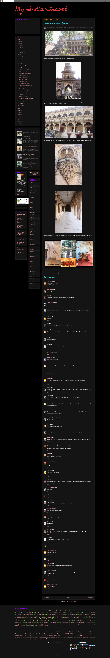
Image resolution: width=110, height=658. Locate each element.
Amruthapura (31, 610)
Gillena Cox (49, 461)
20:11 (48, 354)
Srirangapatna (42, 624)
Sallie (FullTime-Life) (51, 431)
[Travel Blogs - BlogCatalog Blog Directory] (79, 645)
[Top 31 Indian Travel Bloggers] (23, 204)
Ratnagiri (86, 620)
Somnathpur (29, 624)
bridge (85, 633)
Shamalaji (39, 622)
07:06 (48, 484)
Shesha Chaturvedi (51, 544)
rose (20, 639)
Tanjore (31, 276)
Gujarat (47, 632)
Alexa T (48, 410)
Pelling (61, 620)
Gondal (54, 27)
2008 (19, 121)
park (77, 637)
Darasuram (29, 614)
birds (80, 633)
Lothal (21, 619)
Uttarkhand (50, 633)
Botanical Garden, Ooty (23, 75)
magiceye (49, 494)
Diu (30, 209)
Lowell (48, 364)
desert (43, 635)
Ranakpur (80, 620)
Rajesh (24, 174)
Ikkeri (85, 616)
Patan (50, 620)
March (21, 101)
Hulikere (81, 616)
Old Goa (31, 261)
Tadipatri (56, 624)
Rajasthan (27, 633)
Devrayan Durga (61, 614)
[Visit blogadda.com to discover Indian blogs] (92, 645)
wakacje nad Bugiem (20, 249)
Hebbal (51, 632)
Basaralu (72, 611)
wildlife (69, 639)
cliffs (30, 635)
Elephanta (32, 212)
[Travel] (80, 644)
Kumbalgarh (55, 617)
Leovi (48, 515)
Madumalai (31, 618)
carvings (17, 635)
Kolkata (31, 246)
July (20, 56)
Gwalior (31, 222)
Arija (48, 479)
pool (81, 637)
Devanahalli (54, 614)
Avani (48, 611)
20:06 (48, 512)
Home (68, 597)
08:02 (48, 491)
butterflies (89, 633)
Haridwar (31, 229)
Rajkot (75, 620)
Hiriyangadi (70, 616)
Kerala (74, 632)
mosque (46, 637)
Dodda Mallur (73, 614)
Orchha (33, 620)
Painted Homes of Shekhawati (28, 162)
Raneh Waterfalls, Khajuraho (28, 154)
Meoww (48, 537)
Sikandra (91, 622)
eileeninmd (49, 437)
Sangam (34, 622)
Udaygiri (31, 281)
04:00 (48, 450)
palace (75, 637)
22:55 (48, 369)
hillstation (85, 635)
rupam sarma (50, 289)
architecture (69, 633)
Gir (30, 219)
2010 (19, 117)
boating (83, 633)
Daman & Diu (35, 632)
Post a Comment (48, 591)
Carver (48, 424)
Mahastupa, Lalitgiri (23, 81)
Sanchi (31, 273)
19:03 (48, 348)
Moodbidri (76, 619)
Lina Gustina (49, 500)
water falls (64, 639)
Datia (34, 614)
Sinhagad (17, 624)
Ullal (92, 624)
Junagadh (19, 617)
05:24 (48, 467)
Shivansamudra (65, 622)
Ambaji (25, 610)
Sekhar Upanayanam (21, 227)
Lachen (82, 617)
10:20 (48, 293)
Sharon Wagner (50, 508)
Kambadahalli (24, 617)
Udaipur (31, 278)
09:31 (48, 554)
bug (87, 633)
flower (50, 635)
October (21, 50)
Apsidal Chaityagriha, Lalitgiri (25, 65)
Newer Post (46, 597)
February (21, 103)
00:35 (48, 392)
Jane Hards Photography (52, 417)
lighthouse (27, 637)
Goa (44, 632)
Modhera (71, 619)
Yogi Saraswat (50, 570)
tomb (54, 639)
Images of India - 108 (23, 88)
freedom (60, 635)
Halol (61, 616)
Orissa (16, 633)
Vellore (28, 625)
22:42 (48, 526)
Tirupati (83, 624)
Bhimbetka (23, 612)
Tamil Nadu (39, 633)
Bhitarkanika (31, 612)
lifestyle (24, 637)
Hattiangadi (65, 616)
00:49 (48, 407)
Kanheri (30, 617)
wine (74, 639)
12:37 (48, 567)
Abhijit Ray (49, 563)
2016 (19, 41)
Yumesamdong (41, 625)
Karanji (65, 631)
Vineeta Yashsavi (50, 302)
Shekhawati (45, 622)
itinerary (16, 637)
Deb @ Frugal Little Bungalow (53, 444)
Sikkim (31, 633)
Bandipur (53, 610)
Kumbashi (62, 617)
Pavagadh (21, 67)
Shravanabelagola (80, 622)
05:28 (48, 476)
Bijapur (31, 197)
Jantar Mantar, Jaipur (27, 138)
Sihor (88, 622)
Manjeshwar (55, 619)
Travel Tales (19, 231)
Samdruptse (29, 622)
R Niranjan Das (50, 295)
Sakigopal (21, 622)
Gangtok (31, 217)
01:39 (48, 415)
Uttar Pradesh (45, 633)
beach (75, 633)
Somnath (23, 624)
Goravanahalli (50, 616)
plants (80, 637)
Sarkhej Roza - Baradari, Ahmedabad (26, 98)
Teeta (71, 624)
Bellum (81, 610)
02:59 (48, 428)
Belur (31, 192)
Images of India (56, 632)
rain (90, 637)
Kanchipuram (32, 241)
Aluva (21, 611)
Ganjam (40, 616)
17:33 (48, 341)
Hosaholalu (76, 616)
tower (56, 639)
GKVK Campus (40, 631)
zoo (76, 639)
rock (18, 639)
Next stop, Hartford (20, 239)
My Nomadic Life (20, 242)
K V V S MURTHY (51, 487)
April (21, 63)
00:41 (48, 399)
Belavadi (76, 610)
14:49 (48, 320)
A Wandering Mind (21, 214)
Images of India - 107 (23, 96)
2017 (19, 39)
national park (54, 637)
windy (72, 639)
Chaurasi (68, 612)
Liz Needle (49, 329)
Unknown (49, 378)
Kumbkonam (67, 617)
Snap (48, 344)
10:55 (48, 560)
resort (92, 637)
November (22, 47)
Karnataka (70, 632)
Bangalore (32, 190)
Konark (31, 249)
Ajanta (31, 187)
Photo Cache (49, 470)
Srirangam (35, 624)
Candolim (50, 612)
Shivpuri (72, 622)
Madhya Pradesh (80, 632)
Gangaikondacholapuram (30, 616)
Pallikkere (45, 620)
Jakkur (62, 632)
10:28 (48, 497)
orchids (68, 637)
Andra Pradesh (18, 632)
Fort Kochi (21, 616)
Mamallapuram (32, 254)
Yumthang (46, 625)
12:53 (48, 306)
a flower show (59, 633)
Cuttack (19, 614)
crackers (35, 635)
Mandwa (42, 619)
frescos (63, 635)
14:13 (48, 314)
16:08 (48, 547)
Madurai (31, 251)
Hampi (31, 227)
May (21, 61)
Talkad (61, 624)
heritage (79, 635)
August (21, 54)
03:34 (48, 434)
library (22, 637)
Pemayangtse (65, 620)
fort (55, 635)
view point (60, 639)
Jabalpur (89, 616)
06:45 (48, 541)
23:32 (48, 384)
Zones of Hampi (26, 131)
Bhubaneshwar (32, 195)
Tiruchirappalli (77, 624)
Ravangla (91, 620)
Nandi (22, 620)
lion (30, 637)
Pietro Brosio (50, 281)
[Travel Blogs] (76, 647)
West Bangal (54, 633)
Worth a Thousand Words (52, 475)
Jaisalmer (31, 236)
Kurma (72, 617)
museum (50, 637)
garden (66, 635)
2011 (19, 114)
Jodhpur (31, 239)
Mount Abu (82, 618)
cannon (93, 633)
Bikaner (31, 200)
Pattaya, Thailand (20, 253)
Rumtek (16, 622)
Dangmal (24, 614)
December (21, 45)
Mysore (31, 259)
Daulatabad (40, 614)
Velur (32, 625)
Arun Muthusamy (50, 550)
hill (83, 635)
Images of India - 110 (23, 71)
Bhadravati (85, 611)
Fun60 (48, 402)
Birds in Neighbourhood (27, 632)
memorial (36, 637)
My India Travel (41, 9)
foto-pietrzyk (19, 248)
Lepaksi (17, 619)
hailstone (72, 635)
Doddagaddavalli (81, 614)
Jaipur (31, 234)
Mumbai (31, 256)
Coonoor (93, 612)
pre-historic (85, 637)
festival (45, 635)
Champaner (55, 612)
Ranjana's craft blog (51, 584)
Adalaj (16, 611)
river (94, 637)
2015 (19, 43)
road (16, 639)
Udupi (31, 283)
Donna (48, 453)
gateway (69, 635)
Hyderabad (32, 232)
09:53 (48, 286)
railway (88, 637)
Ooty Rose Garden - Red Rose (24, 77)
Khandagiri (49, 617)
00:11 (48, 534)
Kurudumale (76, 617)
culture (39, 635)
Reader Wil (49, 529)
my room (18, 256)
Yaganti (36, 625)
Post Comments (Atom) (71, 601)
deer (41, 635)
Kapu (35, 617)
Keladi (44, 617)
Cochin (31, 204)
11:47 (48, 588)
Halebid (31, 224)
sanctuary (23, 639)
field (48, 635)
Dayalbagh (49, 614)
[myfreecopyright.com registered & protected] (34, 174)
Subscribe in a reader (74, 643)
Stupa (34, 633)
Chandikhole (62, 612)
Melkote (61, 619)
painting (71, 637)
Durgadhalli (87, 614)
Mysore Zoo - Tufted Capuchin (25, 69)
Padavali (40, 620)
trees (58, 639)
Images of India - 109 (23, 79)
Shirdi (60, 622)
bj (47, 337)
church (28, 635)
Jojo (48, 323)
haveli (75, 635)
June (21, 58)
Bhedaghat (17, 612)
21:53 (48, 361)
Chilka (80, 612)
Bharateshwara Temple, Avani (25, 91)
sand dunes (26, 639)
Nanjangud (27, 620)
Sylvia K (49, 387)
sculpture (31, 639)
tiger (51, 639)
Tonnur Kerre (88, 624)
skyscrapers (35, 639)
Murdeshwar (93, 618)
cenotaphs (24, 635)
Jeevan (48, 308)
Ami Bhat (49, 557)
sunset (45, 639)
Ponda (70, 620)
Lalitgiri (91, 617)
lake (19, 637)
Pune (31, 266)
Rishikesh (31, 271)
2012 (19, 112)
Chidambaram (74, 612)
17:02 (48, 335)
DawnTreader (50, 357)
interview (93, 635)
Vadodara (31, 286)
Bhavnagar (91, 610)
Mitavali (66, 618)
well (67, 639)
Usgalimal (17, 625)
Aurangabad (42, 611)
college (33, 635)
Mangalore (48, 619)
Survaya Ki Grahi (49, 624)
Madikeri (26, 618)
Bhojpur (39, 612)
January (21, 105)
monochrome (42, 637)
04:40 (48, 458)
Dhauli (67, 614)
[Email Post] (58, 273)
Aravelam (37, 611)
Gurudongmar (57, 616)
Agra (31, 182)
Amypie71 (49, 395)
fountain (57, 635)
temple (48, 639)
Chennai (31, 202)
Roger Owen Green (51, 521)
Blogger (57, 655)
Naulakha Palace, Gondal (24, 83)
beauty (77, 633)
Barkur (66, 611)
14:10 (48, 505)
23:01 (48, 375)
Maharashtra (92, 632)
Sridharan (49, 316)
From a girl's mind (20, 238)
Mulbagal (87, 618)
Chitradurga (87, 612)
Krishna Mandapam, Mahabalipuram (30, 146)
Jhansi (93, 616)
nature (59, 637)
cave (21, 635)
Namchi (17, 620)
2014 (19, 108)
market (34, 637)
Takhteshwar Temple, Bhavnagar (25, 73)
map (31, 637)
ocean (65, 637)
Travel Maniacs (20, 252)
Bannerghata (59, 611)
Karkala (39, 617)
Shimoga (53, 622)
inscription (89, 635)
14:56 (48, 327)
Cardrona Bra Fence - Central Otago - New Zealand (20, 234)
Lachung (87, 617)
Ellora (31, 214)
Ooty (31, 263)
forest (53, 635)
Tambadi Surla (67, 624)
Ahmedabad (32, 185)
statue (42, 639)
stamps (40, 639)
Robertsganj (58, 383)
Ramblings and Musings (20, 226)
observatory (62, 637)
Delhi (31, 207)
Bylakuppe (45, 612)
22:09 (48, 581)
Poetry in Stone (22, 633)
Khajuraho (32, 244)
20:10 (48, 518)
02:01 (48, 421)
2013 (19, 110)
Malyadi (36, 619)
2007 (19, 123)
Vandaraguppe (23, 625)
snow (38, 639)
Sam (25, 622)
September (21, 52)
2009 (19, 119)
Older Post (90, 597)
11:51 (48, 299)
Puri (30, 268)
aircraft (64, 633)
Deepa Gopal (49, 578)
